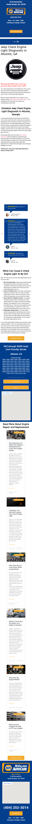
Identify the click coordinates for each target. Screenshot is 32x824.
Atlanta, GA (16, 353)
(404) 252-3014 (15, 17)
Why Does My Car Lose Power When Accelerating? (15, 567)
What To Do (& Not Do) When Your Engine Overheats (16, 623)
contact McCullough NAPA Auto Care (19, 99)
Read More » (12, 488)
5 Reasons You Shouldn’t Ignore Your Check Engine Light (15, 513)
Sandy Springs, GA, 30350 (16, 4)
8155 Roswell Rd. (16, 2)
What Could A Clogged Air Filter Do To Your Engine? (16, 726)
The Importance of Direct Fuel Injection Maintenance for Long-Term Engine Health (16, 446)
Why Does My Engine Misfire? (14, 679)
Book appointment (16, 31)
